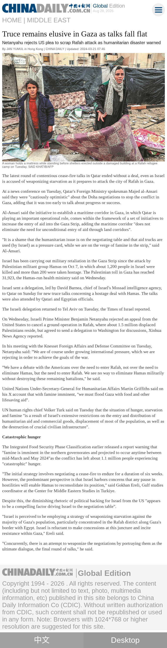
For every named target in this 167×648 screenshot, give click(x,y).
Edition (109, 6)
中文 (42, 640)
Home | (13, 20)
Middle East (48, 20)
